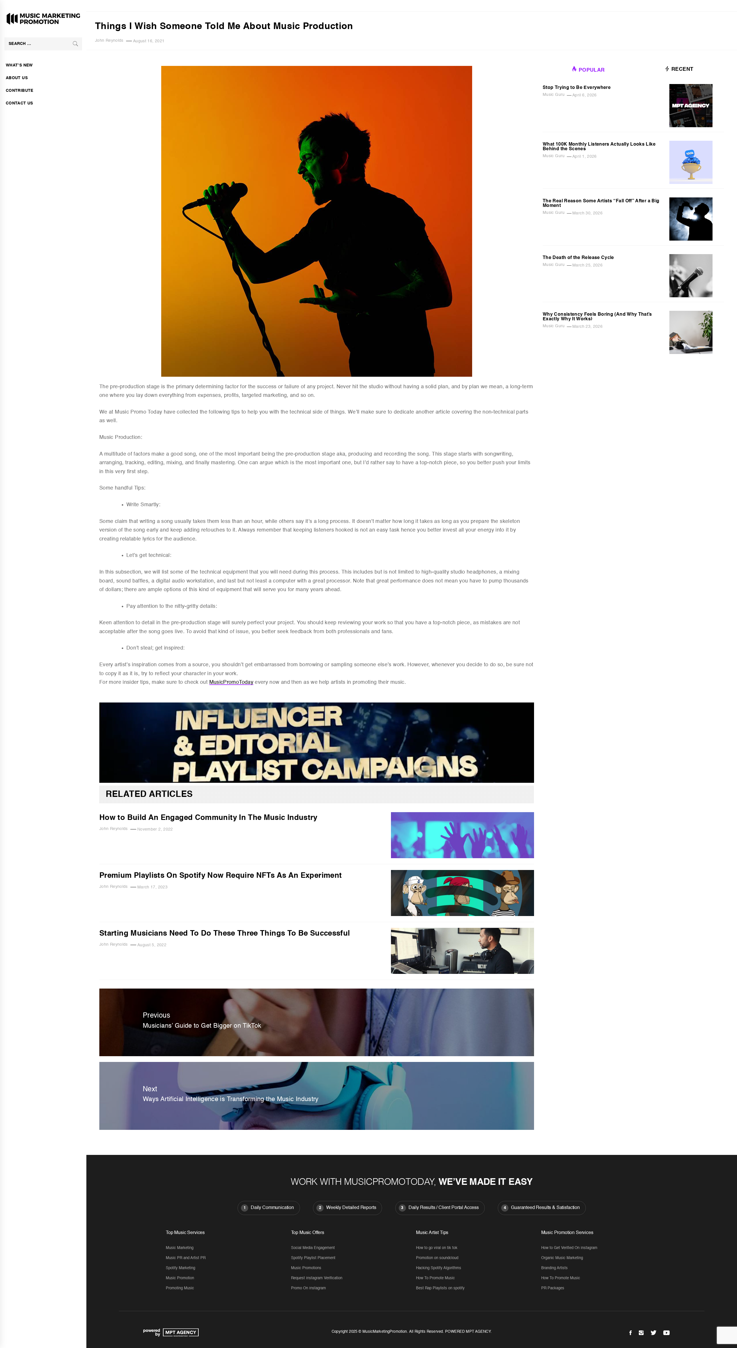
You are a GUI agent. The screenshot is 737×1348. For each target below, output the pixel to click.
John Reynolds (109, 41)
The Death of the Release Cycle (578, 258)
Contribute (19, 91)
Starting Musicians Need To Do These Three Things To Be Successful (224, 933)
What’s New (19, 65)
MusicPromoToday (231, 682)
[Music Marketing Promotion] (179, 1332)
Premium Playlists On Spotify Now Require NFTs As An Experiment (220, 875)
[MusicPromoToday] (316, 781)
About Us (17, 78)
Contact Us (19, 103)
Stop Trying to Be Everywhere (577, 87)
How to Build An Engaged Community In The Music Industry (208, 818)
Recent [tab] (682, 69)
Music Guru (554, 95)
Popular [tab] (592, 70)
